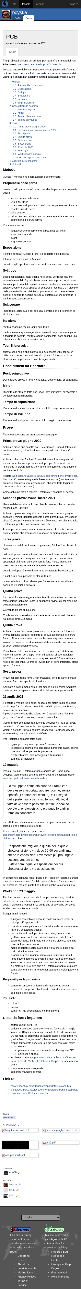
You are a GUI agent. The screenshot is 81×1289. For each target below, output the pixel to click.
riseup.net (16, 1239)
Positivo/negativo (24, 109)
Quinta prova (22, 140)
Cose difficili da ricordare (24, 106)
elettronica (9, 1117)
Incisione (20, 99)
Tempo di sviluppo (25, 119)
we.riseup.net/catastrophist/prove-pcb (39, 64)
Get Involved (59, 1272)
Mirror (18, 112)
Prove (13, 123)
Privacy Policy (26, 1276)
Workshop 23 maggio (27, 154)
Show (12, 51)
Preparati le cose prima (28, 85)
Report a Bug (59, 1251)
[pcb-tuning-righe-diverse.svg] (20, 1145)
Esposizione (22, 89)
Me (14, 4)
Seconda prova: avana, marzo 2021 (34, 130)
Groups (40, 4)
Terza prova (21, 133)
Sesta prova (22, 143)
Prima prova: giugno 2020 (29, 126)
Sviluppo (20, 92)
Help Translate (60, 1276)
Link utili (15, 164)
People (26, 4)
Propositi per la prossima (29, 157)
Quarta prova (22, 137)
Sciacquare (21, 95)
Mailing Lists (25, 1272)
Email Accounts (26, 1268)
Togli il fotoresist (24, 102)
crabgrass (53, 1239)
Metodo (14, 82)
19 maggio (21, 150)
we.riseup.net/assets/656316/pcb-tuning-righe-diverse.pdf (44, 475)
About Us (23, 1264)
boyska (19, 12)
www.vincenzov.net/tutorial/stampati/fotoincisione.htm (41, 1086)
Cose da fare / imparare (23, 161)
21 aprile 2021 (23, 147)
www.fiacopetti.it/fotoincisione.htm (22, 778)
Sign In (74, 4)
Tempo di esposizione (27, 116)
